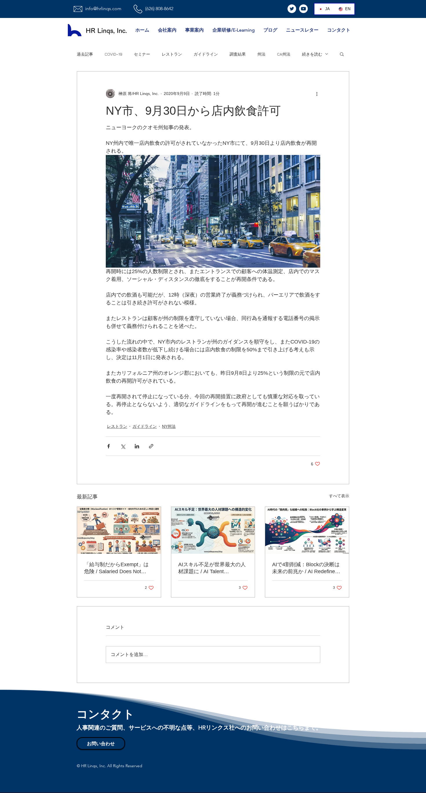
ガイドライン (206, 54)
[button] (342, 54)
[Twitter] (291, 8)
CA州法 (283, 54)
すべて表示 (339, 496)
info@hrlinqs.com (103, 8)
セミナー (142, 54)
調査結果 (238, 54)
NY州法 (169, 426)
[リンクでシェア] (151, 446)
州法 (261, 54)
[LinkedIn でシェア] (137, 446)
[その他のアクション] (316, 93)
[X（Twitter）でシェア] (122, 446)
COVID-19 (113, 54)
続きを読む (312, 54)
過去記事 (85, 54)
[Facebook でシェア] (108, 446)
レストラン (172, 54)
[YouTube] (303, 8)
